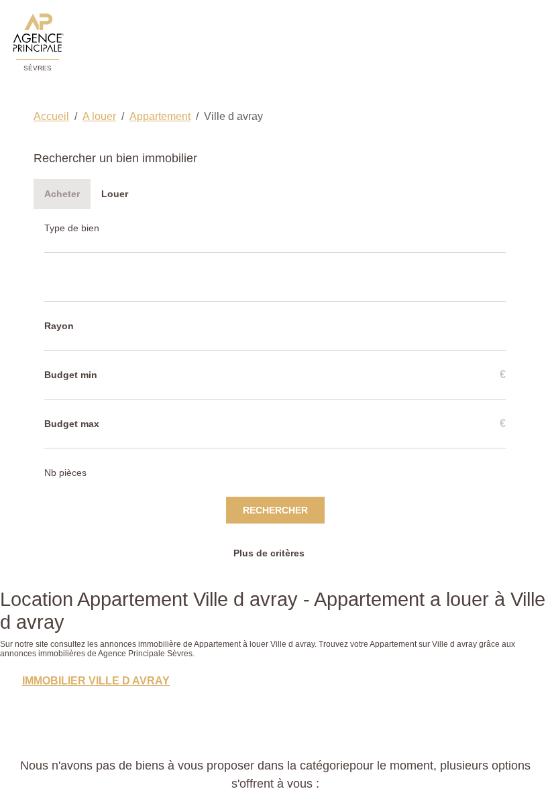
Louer (114, 193)
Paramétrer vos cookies (195, 730)
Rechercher (275, 518)
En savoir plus (107, 730)
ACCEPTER (319, 759)
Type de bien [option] (76, 229)
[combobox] (84, 281)
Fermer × (510, 624)
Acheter (62, 193)
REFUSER (227, 759)
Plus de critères (270, 561)
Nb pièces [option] (70, 479)
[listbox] (85, 229)
